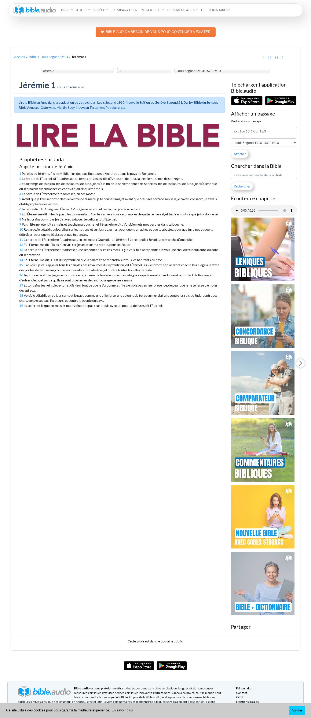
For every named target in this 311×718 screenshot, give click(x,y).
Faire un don (244, 688)
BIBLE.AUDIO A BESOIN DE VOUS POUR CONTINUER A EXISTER (158, 32)
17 (21, 285)
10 (21, 229)
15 (21, 265)
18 (21, 295)
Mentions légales (247, 701)
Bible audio (82, 688)
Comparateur (124, 10)
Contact (241, 693)
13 (21, 250)
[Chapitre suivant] (300, 363)
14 (21, 260)
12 (21, 245)
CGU (239, 697)
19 (21, 305)
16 (21, 275)
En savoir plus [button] (122, 710)
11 (21, 239)
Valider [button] (297, 710)
